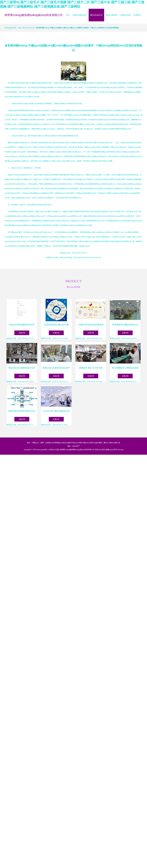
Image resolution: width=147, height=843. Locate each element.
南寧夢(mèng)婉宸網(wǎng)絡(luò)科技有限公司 (34, 15)
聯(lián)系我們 (111, 15)
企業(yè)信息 (125, 15)
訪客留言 (137, 15)
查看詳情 (22, 333)
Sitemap (120, 449)
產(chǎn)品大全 (96, 15)
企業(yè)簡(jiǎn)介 (80, 15)
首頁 (68, 15)
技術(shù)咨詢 (54, 449)
